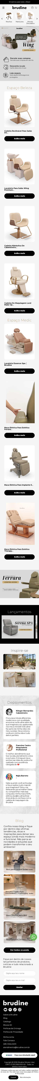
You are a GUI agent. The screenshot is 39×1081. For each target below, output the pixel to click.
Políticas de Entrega (12, 1028)
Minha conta (8, 1037)
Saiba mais (19, 139)
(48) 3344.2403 (9, 1044)
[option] (19, 40)
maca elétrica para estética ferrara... (16, 428)
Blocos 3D (7, 1025)
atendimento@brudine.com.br (16, 1047)
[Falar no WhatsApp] (33, 937)
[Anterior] (2, 18)
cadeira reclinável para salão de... (18, 132)
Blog (5, 1018)
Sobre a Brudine (10, 1015)
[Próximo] (36, 18)
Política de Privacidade (13, 1032)
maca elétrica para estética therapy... (16, 550)
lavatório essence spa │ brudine (15, 364)
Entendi (13, 1077)
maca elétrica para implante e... (18, 485)
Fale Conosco (9, 1041)
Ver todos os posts (19, 950)
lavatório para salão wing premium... (16, 189)
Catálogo (7, 1022)
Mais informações (25, 1077)
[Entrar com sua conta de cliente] (32, 7)
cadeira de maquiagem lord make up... (17, 304)
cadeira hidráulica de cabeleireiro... (14, 246)
